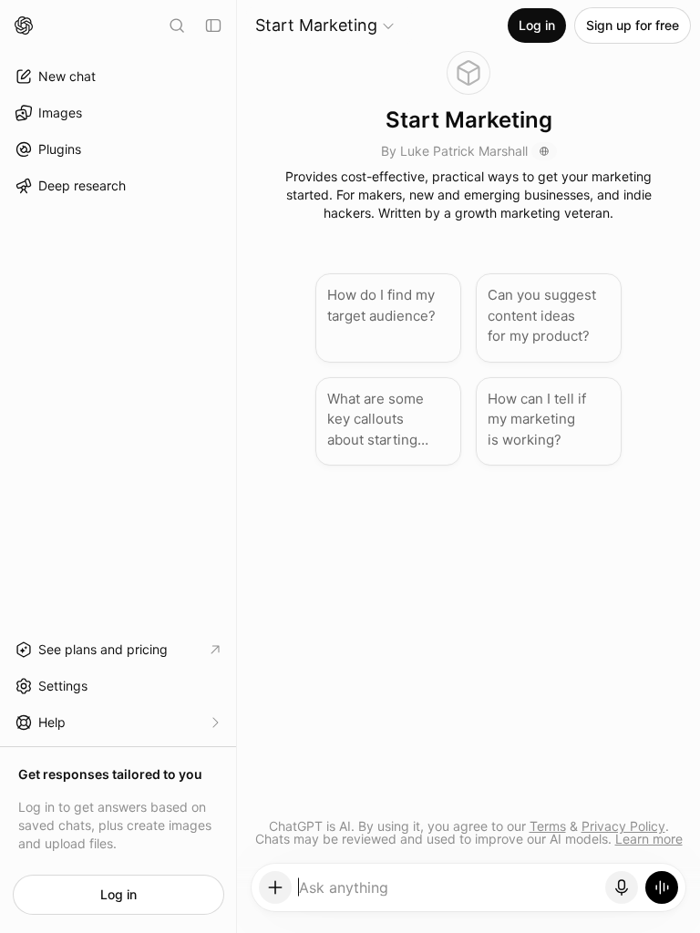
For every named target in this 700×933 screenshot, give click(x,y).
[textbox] (449, 894)
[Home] (23, 25)
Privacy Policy (623, 826)
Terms (548, 826)
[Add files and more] (275, 887)
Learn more (649, 838)
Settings (63, 685)
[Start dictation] (621, 887)
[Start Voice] (661, 887)
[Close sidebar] (213, 25)
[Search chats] (177, 25)
